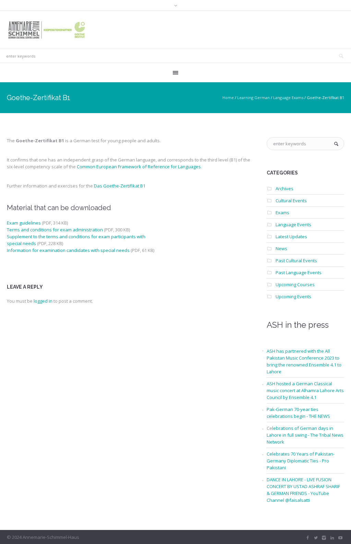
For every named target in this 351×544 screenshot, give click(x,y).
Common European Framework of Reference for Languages (139, 167)
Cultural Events (291, 200)
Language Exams (288, 97)
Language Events (293, 224)
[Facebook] (307, 538)
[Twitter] (315, 538)
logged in (43, 301)
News (281, 248)
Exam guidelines (24, 223)
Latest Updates (291, 236)
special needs (21, 243)
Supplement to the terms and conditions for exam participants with (76, 236)
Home (228, 97)
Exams (282, 212)
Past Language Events (299, 272)
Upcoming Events (293, 296)
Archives (284, 188)
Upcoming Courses (295, 284)
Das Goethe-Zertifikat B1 (119, 186)
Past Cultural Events (296, 260)
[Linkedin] (332, 538)
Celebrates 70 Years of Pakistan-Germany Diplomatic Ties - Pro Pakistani (301, 461)
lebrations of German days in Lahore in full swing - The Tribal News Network (305, 435)
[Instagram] (324, 538)
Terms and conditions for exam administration (55, 230)
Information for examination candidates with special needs (68, 250)
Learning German (253, 97)
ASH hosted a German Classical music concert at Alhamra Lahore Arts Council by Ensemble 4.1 (305, 390)
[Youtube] (340, 538)
